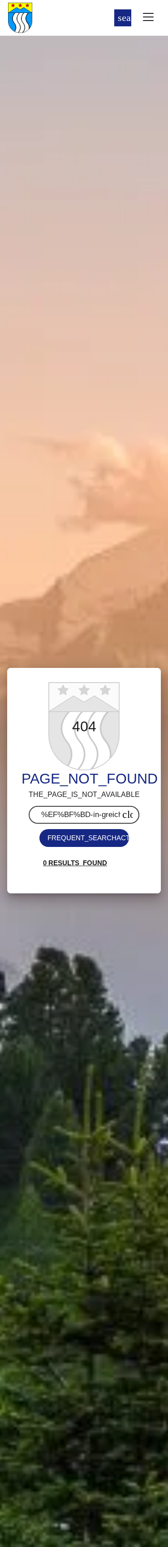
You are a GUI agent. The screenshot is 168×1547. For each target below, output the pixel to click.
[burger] (148, 18)
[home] (49, 18)
